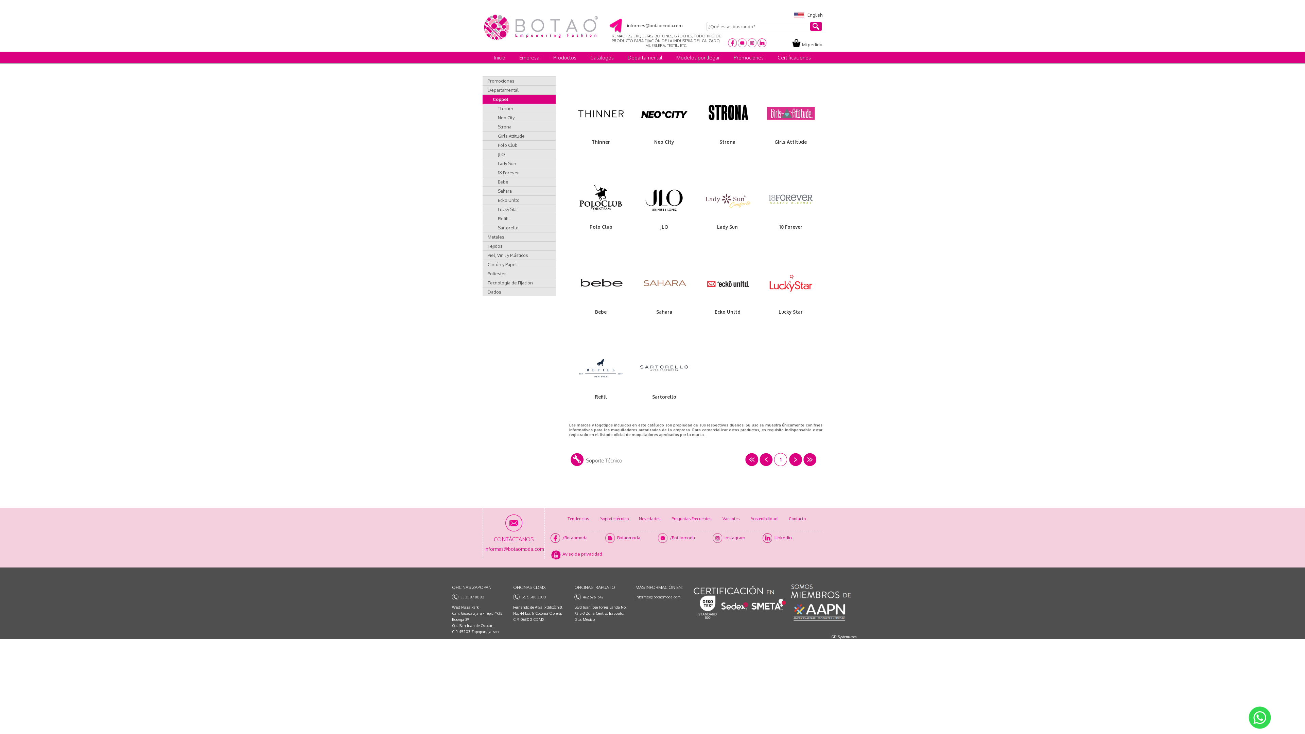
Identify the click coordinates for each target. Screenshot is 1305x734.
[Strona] (727, 115)
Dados (494, 292)
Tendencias (578, 518)
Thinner (506, 108)
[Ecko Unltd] (727, 285)
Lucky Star (508, 209)
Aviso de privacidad (582, 554)
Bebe (503, 182)
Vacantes (731, 518)
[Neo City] (664, 115)
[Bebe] (600, 285)
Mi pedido (812, 44)
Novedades (649, 518)
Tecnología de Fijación (510, 282)
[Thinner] (600, 115)
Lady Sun (507, 163)
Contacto (797, 518)
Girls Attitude (511, 136)
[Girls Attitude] (790, 115)
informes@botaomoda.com (658, 597)
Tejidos (495, 246)
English (814, 15)
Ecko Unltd (509, 200)
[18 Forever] (790, 200)
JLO (501, 154)
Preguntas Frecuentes (691, 518)
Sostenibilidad (764, 518)
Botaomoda (628, 537)
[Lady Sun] (727, 200)
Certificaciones (794, 57)
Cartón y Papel (502, 264)
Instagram (735, 537)
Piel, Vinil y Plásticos (508, 255)
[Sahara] (664, 285)
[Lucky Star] (790, 285)
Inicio (499, 57)
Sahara (505, 191)
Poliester (497, 273)
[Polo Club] (600, 200)
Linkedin (783, 537)
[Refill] (600, 370)
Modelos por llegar (698, 57)
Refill (503, 218)
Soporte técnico (614, 518)
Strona (504, 126)
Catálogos (602, 57)
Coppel (500, 99)
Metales (496, 237)
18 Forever (508, 172)
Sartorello (508, 227)
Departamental (645, 57)
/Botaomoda (575, 537)
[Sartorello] (664, 370)
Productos (564, 57)
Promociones (749, 57)
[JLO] (664, 200)
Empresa (529, 57)
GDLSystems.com (844, 637)
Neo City (506, 117)
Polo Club (508, 145)
